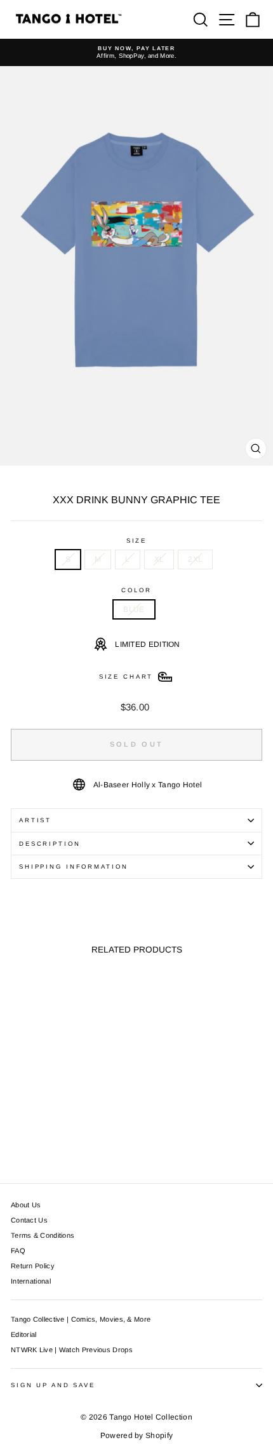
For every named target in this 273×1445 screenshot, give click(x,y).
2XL (195, 559)
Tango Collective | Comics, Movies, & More (80, 1319)
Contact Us (29, 1220)
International (31, 1281)
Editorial (24, 1334)
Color (136, 590)
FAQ (18, 1250)
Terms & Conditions (42, 1235)
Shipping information (73, 866)
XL (159, 559)
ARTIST (35, 820)
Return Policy (33, 1266)
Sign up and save (53, 1384)
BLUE (133, 609)
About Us (26, 1205)
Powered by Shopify (136, 1435)
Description (50, 843)
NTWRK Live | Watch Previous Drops (72, 1349)
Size (136, 540)
